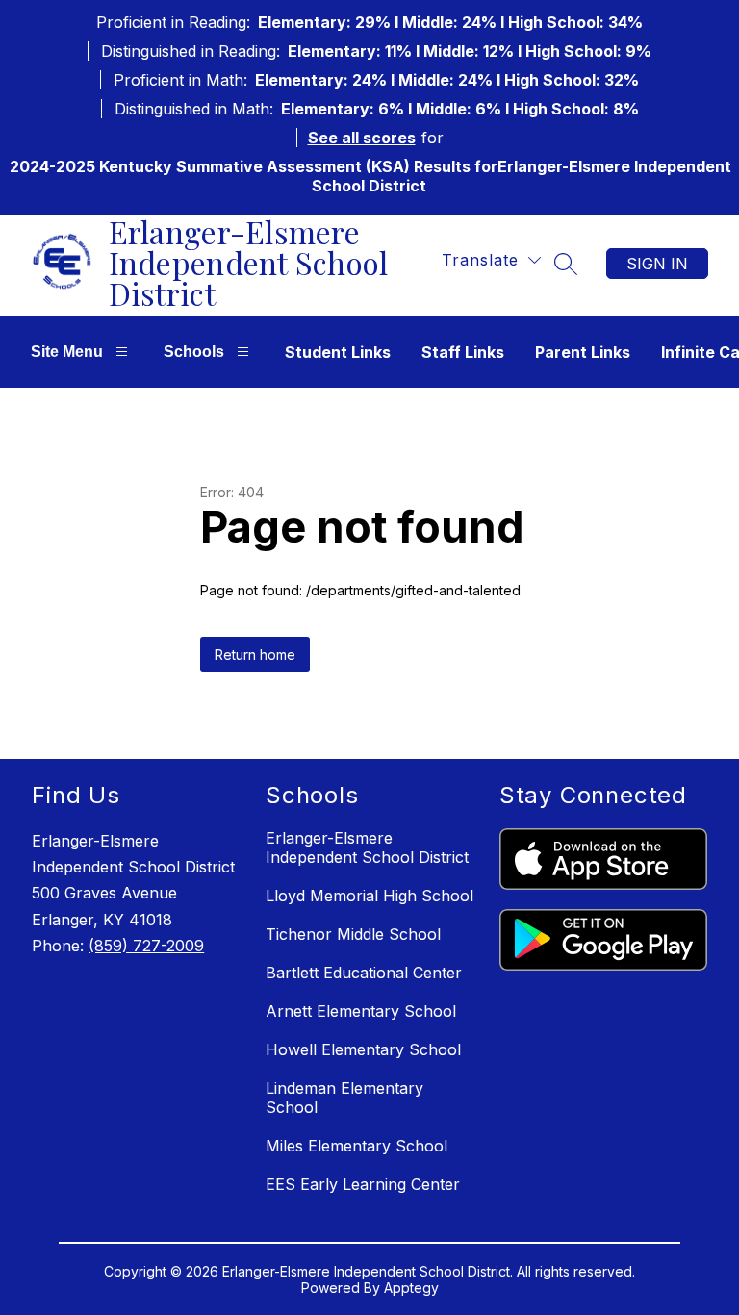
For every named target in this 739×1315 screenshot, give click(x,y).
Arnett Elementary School (361, 1011)
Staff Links (462, 352)
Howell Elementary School (363, 1049)
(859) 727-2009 (146, 945)
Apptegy (411, 1287)
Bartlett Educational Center (364, 972)
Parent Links (582, 352)
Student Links (338, 352)
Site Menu (67, 351)
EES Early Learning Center (363, 1184)
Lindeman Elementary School (344, 1097)
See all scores (362, 137)
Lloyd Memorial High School (369, 895)
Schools (194, 351)
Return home (255, 654)
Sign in (657, 263)
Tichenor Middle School (353, 934)
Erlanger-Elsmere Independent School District (367, 847)
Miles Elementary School (356, 1145)
